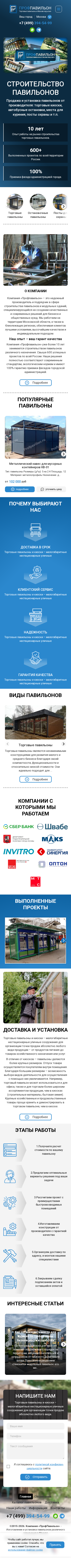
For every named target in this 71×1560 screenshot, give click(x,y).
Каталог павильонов (26, 1502)
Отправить (40, 1477)
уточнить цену (54, 489)
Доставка (52, 1502)
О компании (43, 1496)
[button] (63, 206)
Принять (55, 1544)
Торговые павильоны (15, 215)
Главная (25, 1496)
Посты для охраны (61, 215)
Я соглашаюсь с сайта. (39, 1466)
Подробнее (40, 382)
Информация (38, 1508)
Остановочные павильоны (38, 215)
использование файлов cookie (25, 1549)
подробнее (22, 489)
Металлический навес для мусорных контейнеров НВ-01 (35, 465)
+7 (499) (35, 23)
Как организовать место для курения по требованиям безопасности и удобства (35, 1336)
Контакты (58, 1508)
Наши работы (16, 1508)
